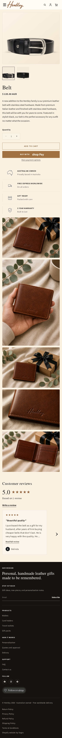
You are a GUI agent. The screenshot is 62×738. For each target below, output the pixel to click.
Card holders (7, 620)
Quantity (6, 129)
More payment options (31, 160)
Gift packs (6, 631)
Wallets (5, 615)
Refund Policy (8, 718)
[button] (5, 5)
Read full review (12, 541)
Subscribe (56, 597)
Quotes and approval (11, 647)
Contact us (6, 669)
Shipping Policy (8, 723)
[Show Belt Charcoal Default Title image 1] (8, 73)
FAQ (4, 664)
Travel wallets (8, 625)
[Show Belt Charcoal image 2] (23, 73)
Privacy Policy (8, 714)
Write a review (9, 505)
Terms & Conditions (10, 728)
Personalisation (8, 642)
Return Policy (7, 709)
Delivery (5, 652)
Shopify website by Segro (13, 732)
